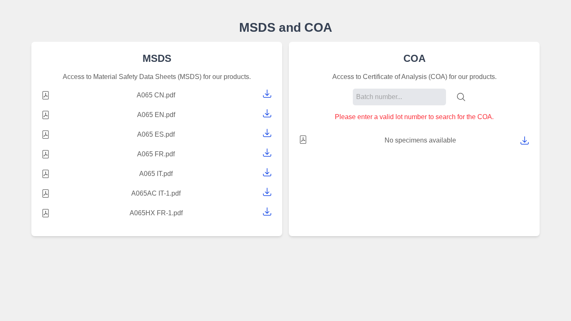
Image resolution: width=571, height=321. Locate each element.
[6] (267, 211)
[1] (267, 113)
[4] (267, 172)
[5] (267, 192)
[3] (267, 153)
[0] (267, 94)
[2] (267, 133)
